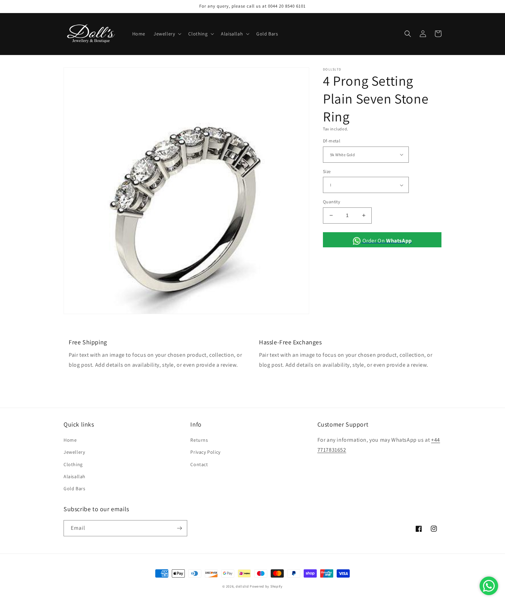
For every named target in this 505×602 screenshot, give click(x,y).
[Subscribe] (179, 528)
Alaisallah (75, 476)
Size (327, 171)
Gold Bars (74, 488)
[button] (166, 33)
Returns (199, 440)
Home (70, 440)
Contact (199, 464)
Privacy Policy (205, 452)
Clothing (73, 464)
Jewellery (74, 452)
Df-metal (331, 141)
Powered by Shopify (266, 586)
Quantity (331, 202)
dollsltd (242, 586)
